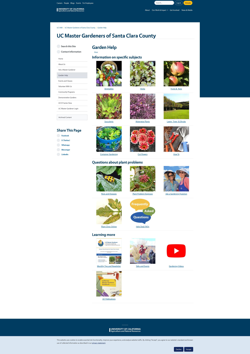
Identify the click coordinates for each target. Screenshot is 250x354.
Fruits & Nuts (176, 88)
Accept (188, 349)
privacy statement (98, 343)
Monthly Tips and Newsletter (109, 266)
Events (78, 3)
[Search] (172, 3)
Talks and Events (142, 266)
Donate (188, 3)
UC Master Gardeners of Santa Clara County (80, 28)
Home (60, 58)
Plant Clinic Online (109, 226)
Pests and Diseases (109, 194)
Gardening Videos (176, 266)
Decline (178, 349)
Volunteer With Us (65, 86)
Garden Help (63, 75)
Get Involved (174, 10)
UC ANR (59, 28)
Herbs (142, 88)
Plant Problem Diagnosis (143, 194)
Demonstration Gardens (67, 97)
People (66, 3)
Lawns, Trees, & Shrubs (176, 121)
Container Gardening (109, 154)
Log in (178, 3)
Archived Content (65, 117)
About (147, 10)
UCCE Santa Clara (65, 103)
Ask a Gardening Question (176, 194)
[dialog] (125, 345)
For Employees (88, 3)
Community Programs (66, 92)
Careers (59, 3)
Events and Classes (65, 81)
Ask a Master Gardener (66, 70)
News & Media (187, 10)
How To (176, 154)
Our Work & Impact (159, 10)
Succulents (108, 121)
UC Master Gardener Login (68, 108)
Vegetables (108, 88)
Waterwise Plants (143, 121)
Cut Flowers (142, 154)
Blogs (73, 3)
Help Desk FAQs (142, 226)
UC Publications (109, 299)
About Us (61, 64)
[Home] (70, 10)
